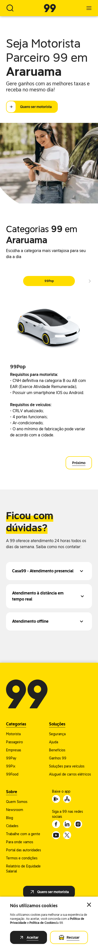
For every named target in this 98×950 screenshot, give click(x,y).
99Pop (49, 281)
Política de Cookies (42, 923)
